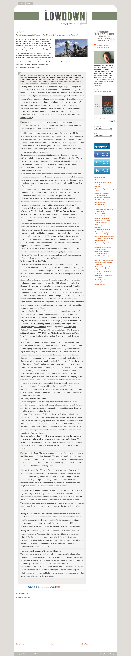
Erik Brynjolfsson (100, 202)
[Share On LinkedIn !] (34, 586)
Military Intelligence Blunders (33, 327)
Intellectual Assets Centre (103, 197)
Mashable (98, 227)
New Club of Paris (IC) (102, 200)
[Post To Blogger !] (51, 586)
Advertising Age (100, 177)
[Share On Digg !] (44, 586)
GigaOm (98, 186)
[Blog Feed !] (59, 586)
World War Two (31, 214)
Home (52, 644)
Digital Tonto (99, 180)
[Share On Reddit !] (32, 586)
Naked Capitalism (100, 284)
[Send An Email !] (57, 586)
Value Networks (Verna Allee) (104, 209)
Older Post (84, 644)
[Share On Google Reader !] (53, 586)
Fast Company (99, 204)
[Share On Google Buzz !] (36, 586)
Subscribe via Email (103, 47)
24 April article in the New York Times (46, 96)
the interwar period (75, 211)
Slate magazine (100, 225)
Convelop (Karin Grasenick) (104, 260)
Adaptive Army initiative (71, 417)
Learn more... (98, 85)
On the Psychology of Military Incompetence (63, 320)
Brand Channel (100, 240)
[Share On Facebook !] (31, 586)
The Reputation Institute (102, 229)
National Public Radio (102, 218)
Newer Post (20, 644)
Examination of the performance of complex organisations (44, 280)
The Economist (100, 211)
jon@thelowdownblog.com (102, 91)
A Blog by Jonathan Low (70, 24)
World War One (59, 211)
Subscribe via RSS (103, 45)
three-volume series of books (55, 208)
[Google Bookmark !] (55, 586)
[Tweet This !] (29, 586)
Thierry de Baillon (101, 207)
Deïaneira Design (109, 654)
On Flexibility (44, 330)
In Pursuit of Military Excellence (46, 324)
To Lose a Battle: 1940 (72, 333)
